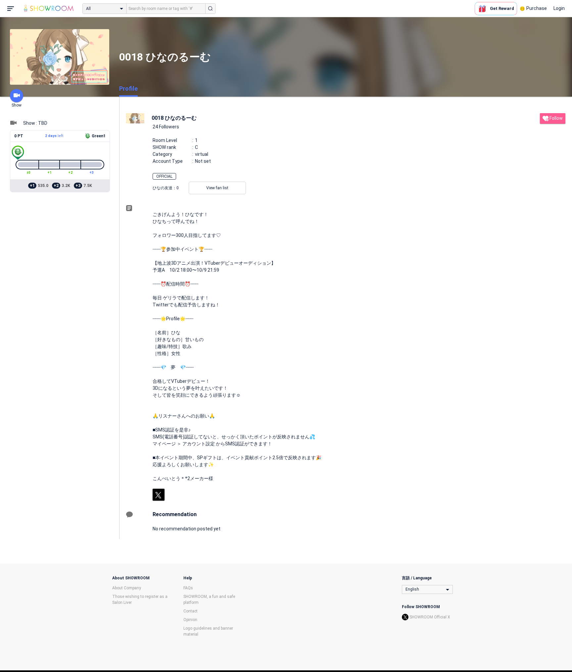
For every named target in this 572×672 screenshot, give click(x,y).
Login (559, 8)
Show (17, 105)
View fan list (217, 188)
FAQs (188, 588)
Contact (190, 611)
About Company (126, 588)
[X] (159, 495)
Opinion (190, 619)
